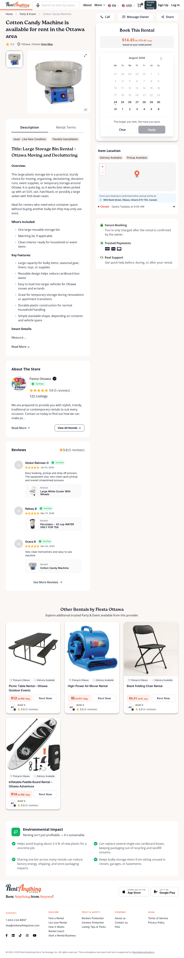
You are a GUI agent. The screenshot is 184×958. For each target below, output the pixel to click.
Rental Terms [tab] (66, 127)
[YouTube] (34, 935)
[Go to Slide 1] (14, 59)
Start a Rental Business (62, 935)
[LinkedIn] (13, 935)
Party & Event (28, 13)
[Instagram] (27, 935)
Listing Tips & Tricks (94, 926)
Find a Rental (56, 918)
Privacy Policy (156, 922)
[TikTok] (20, 935)
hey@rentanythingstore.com (22, 925)
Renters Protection (93, 918)
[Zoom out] (102, 172)
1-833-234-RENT (16, 919)
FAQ (117, 926)
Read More (19, 347)
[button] (58, 82)
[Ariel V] (19, 383)
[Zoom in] (102, 166)
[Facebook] (8, 935)
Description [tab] (29, 127)
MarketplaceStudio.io (143, 952)
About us (120, 918)
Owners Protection (93, 922)
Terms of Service (158, 918)
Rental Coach (56, 931)
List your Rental (58, 922)
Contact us (121, 922)
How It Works (57, 926)
